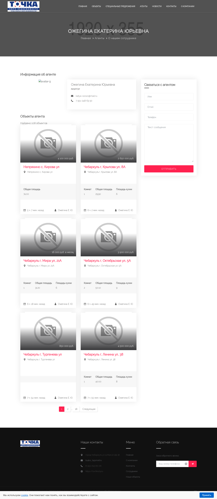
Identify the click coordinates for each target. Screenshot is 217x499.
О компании (187, 6)
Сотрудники (132, 471)
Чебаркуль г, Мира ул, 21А (43, 261)
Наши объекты (133, 477)
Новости (157, 6)
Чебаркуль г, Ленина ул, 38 (103, 354)
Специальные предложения (120, 6)
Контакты (171, 6)
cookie (24, 495)
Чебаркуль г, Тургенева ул (43, 354)
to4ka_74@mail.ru (93, 460)
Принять (206, 495)
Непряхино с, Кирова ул (41, 167)
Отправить (168, 169)
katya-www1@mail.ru (86, 96)
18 (76, 409)
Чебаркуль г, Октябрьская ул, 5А (107, 261)
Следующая (88, 409)
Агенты (143, 6)
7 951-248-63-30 (84, 100)
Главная (82, 6)
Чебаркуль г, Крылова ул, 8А (104, 167)
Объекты (96, 6)
